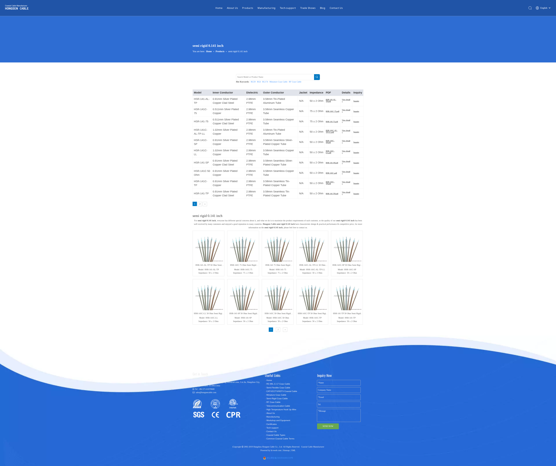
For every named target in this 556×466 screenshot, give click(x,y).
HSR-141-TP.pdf (332, 194)
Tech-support (288, 8)
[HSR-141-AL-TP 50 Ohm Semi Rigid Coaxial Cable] (208, 246)
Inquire (356, 101)
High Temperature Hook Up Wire (281, 409)
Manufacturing (267, 8)
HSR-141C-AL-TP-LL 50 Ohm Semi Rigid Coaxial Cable (312, 265)
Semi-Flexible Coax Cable (278, 387)
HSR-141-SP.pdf (332, 163)
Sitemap (286, 450)
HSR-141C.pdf (331, 173)
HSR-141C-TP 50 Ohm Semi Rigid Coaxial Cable (312, 313)
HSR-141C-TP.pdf (330, 183)
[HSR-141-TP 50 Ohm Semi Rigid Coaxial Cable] (347, 295)
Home (219, 8)
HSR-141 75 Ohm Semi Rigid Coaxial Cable (277, 265)
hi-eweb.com (276, 450)
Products (247, 8)
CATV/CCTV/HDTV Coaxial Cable (281, 391)
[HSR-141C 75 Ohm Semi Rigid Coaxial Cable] (243, 246)
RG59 (253, 82)
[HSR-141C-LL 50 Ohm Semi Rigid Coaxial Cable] (208, 295)
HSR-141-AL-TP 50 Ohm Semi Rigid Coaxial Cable (208, 265)
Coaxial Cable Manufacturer (312, 447)
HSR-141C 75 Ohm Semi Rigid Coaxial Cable (243, 265)
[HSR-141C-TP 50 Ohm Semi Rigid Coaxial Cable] (312, 295)
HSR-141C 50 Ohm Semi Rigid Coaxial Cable (278, 313)
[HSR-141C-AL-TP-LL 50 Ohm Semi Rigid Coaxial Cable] (312, 246)
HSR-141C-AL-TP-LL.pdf (332, 131)
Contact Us (336, 8)
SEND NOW (328, 426)
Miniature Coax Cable (278, 82)
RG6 (259, 82)
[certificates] (218, 409)
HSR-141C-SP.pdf (330, 141)
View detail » (346, 100)
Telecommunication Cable (278, 406)
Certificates (271, 424)
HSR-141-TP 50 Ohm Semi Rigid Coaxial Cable (347, 313)
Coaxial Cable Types (275, 435)
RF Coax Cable (295, 82)
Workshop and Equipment (278, 420)
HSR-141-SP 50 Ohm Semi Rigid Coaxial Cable (243, 313)
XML (293, 450)
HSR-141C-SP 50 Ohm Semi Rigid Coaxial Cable (346, 265)
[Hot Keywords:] (317, 77)
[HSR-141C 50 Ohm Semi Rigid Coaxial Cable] (278, 295)
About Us (232, 8)
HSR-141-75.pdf (332, 122)
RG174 (265, 82)
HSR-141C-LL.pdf (330, 152)
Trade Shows (308, 8)
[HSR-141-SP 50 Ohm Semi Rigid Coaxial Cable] (243, 295)
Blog (322, 8)
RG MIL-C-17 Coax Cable (278, 384)
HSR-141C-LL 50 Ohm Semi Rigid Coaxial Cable (208, 313)
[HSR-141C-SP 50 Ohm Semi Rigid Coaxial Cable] (347, 246)
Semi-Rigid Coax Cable (277, 398)
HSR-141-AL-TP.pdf (331, 100)
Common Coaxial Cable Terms (280, 438)
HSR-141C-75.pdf (332, 111)
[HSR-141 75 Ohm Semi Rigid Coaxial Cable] (278, 246)
